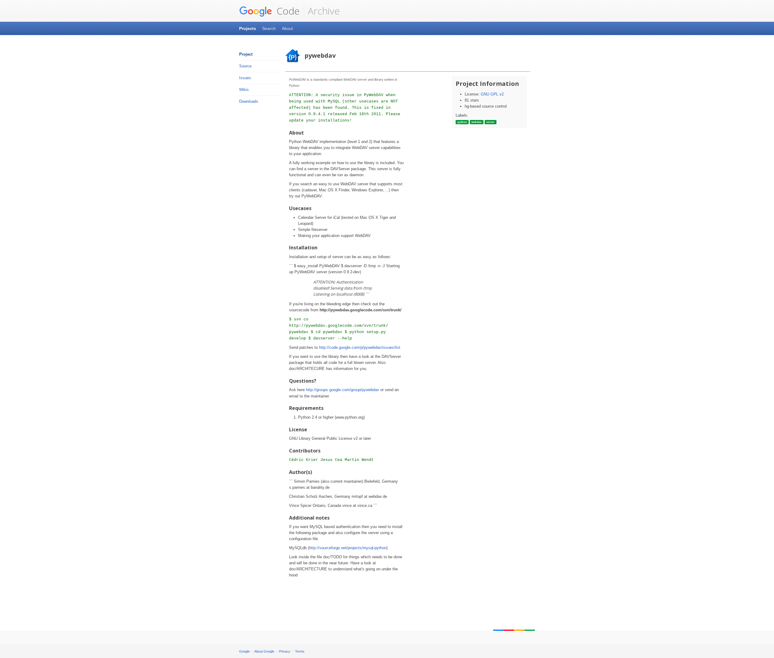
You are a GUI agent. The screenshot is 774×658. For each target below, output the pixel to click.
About (287, 28)
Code (287, 10)
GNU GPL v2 (492, 94)
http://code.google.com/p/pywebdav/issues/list (359, 347)
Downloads (248, 101)
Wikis (244, 89)
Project (245, 54)
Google (244, 651)
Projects (247, 28)
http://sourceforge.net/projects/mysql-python (347, 548)
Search (269, 28)
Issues (245, 78)
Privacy (284, 651)
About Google (264, 651)
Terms (299, 651)
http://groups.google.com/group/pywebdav (342, 389)
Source (245, 66)
